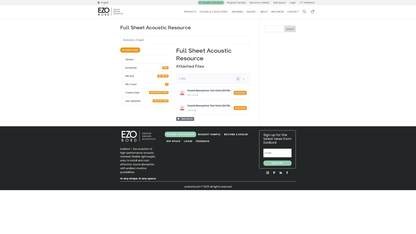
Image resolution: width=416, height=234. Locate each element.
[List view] (243, 78)
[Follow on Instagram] (267, 173)
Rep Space (173, 141)
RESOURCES (187, 118)
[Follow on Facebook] (287, 173)
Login (188, 141)
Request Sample (209, 134)
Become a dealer (236, 134)
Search (290, 29)
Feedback (202, 141)
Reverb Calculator (180, 134)
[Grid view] (238, 78)
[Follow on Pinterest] (274, 173)
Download (240, 92)
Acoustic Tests (130, 50)
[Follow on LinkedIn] (280, 173)
